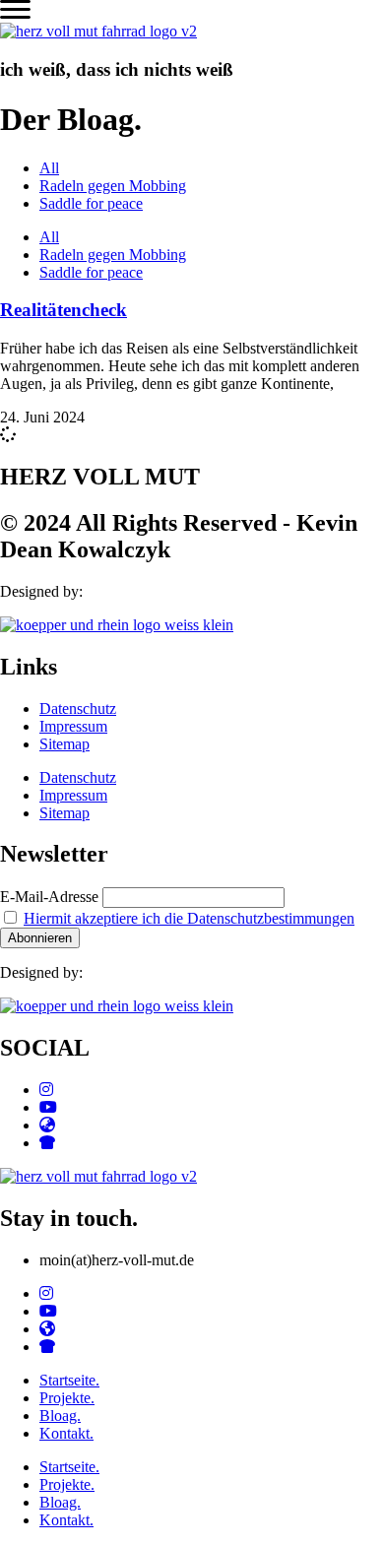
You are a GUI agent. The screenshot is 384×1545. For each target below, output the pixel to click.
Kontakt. (66, 1433)
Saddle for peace (91, 203)
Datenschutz (77, 708)
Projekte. (67, 1397)
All (49, 168)
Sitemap (64, 744)
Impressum (73, 726)
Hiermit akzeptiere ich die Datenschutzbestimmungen (189, 918)
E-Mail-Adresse (49, 896)
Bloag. (60, 1415)
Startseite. (69, 1380)
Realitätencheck (63, 309)
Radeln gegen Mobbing (112, 185)
